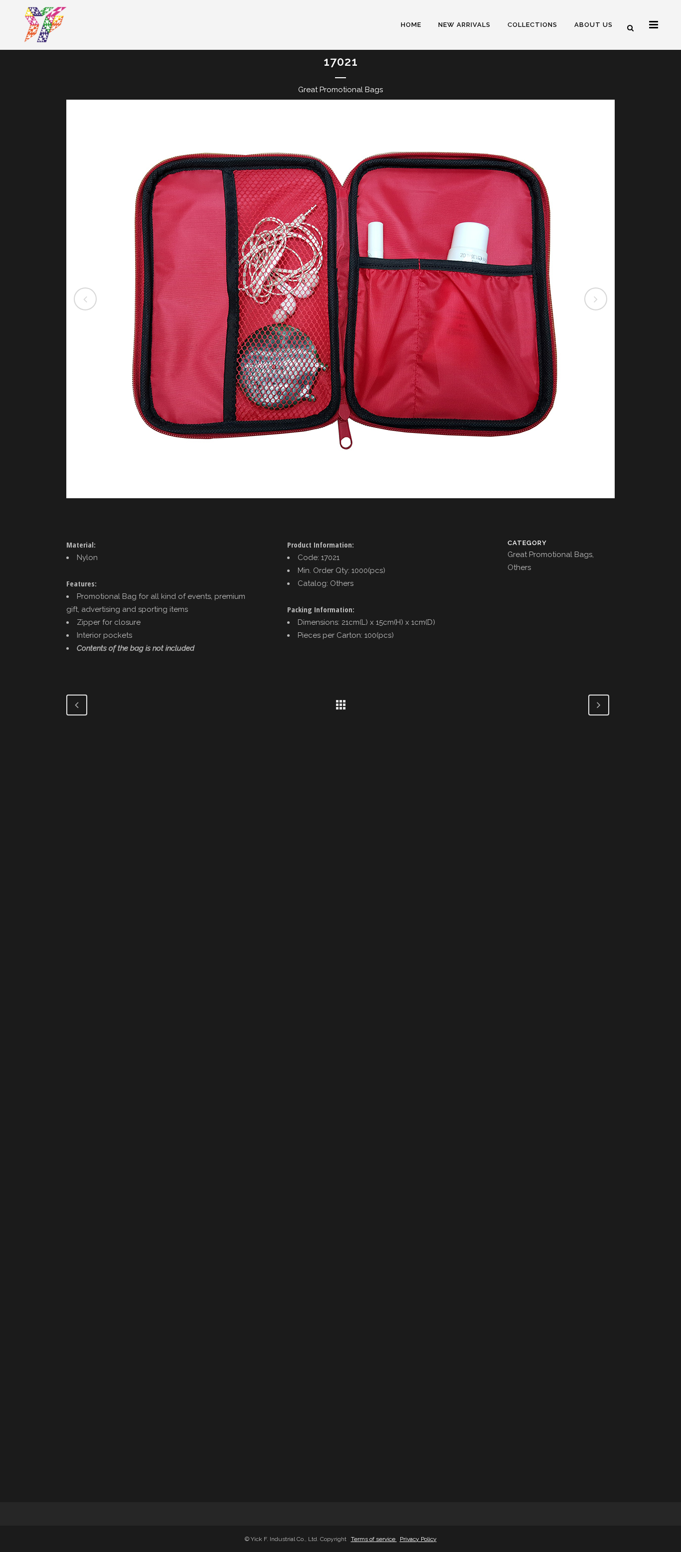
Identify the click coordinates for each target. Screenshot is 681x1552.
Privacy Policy (418, 1539)
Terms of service (374, 1539)
